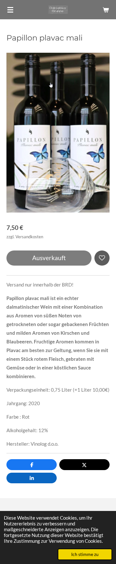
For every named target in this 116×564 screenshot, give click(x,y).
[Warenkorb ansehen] (106, 9)
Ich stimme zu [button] (85, 554)
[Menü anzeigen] (10, 9)
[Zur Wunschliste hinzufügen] (102, 258)
